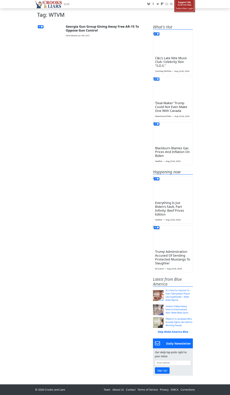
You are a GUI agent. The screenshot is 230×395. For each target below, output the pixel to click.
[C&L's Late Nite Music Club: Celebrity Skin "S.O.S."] (173, 43)
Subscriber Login (184, 8)
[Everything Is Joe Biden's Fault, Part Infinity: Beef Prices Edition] (173, 188)
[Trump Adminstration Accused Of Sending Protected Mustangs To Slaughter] (173, 237)
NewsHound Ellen (163, 116)
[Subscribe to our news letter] (166, 4)
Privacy (164, 389)
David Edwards (71, 35)
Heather (158, 161)
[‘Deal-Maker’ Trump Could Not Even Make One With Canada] (173, 88)
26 (155, 178)
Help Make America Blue (173, 332)
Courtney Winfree (163, 71)
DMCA (174, 389)
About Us (118, 389)
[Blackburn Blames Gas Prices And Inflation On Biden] (173, 133)
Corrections (187, 389)
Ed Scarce (159, 268)
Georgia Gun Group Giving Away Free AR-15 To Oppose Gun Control (102, 28)
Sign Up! (162, 370)
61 (155, 34)
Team (107, 389)
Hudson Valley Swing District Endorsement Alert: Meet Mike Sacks (177, 309)
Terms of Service (147, 389)
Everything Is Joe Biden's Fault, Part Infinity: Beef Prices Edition (169, 208)
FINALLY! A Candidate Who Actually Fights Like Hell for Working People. (179, 322)
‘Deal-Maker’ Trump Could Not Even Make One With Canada (171, 107)
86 (155, 79)
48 (39, 26)
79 (155, 124)
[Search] (171, 4)
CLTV (66, 4)
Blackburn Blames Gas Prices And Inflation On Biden (172, 152)
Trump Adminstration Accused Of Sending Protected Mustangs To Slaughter (172, 257)
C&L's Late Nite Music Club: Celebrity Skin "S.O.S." (171, 62)
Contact (130, 389)
